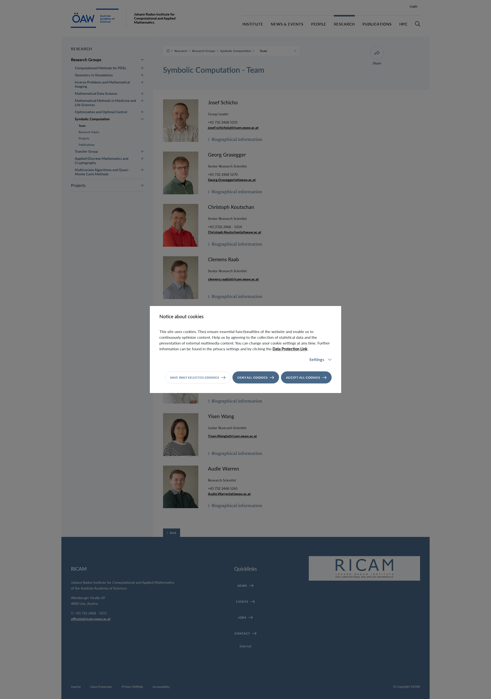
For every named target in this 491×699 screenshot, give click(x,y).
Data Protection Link (290, 348)
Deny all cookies (252, 377)
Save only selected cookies (194, 377)
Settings (316, 359)
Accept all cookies (303, 377)
